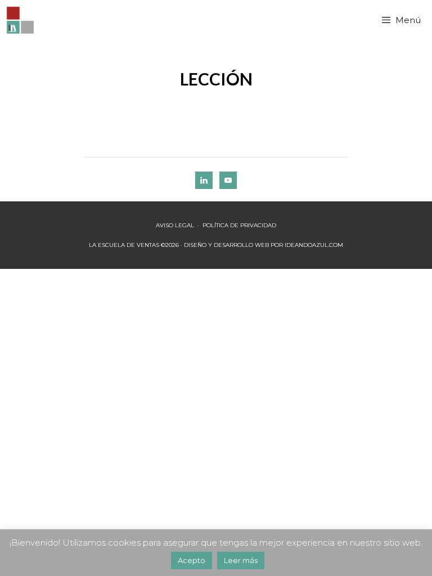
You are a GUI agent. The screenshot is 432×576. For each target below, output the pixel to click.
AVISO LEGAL (175, 225)
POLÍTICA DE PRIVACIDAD (239, 225)
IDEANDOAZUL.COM (314, 245)
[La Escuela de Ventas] (21, 20)
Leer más (241, 560)
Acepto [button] (191, 560)
